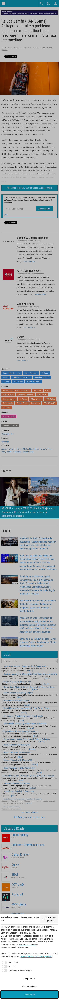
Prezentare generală (51, 919)
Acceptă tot (29, 994)
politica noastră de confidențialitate (36, 956)
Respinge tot (29, 978)
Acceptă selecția (29, 986)
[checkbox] (9, 962)
